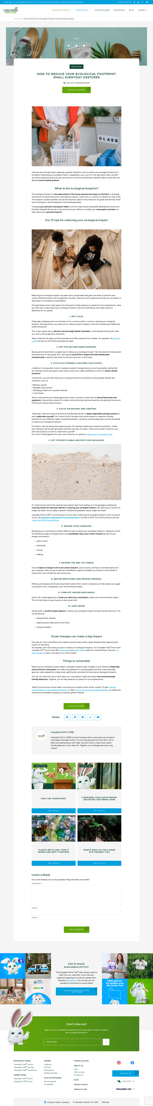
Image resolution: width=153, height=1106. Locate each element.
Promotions (49, 1070)
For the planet (102, 10)
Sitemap (105, 1102)
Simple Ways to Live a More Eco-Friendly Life (99, 851)
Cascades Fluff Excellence (25, 1070)
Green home (76, 66)
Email (35, 917)
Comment (37, 883)
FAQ (76, 1069)
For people (119, 10)
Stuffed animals (50, 1073)
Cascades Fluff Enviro (23, 1064)
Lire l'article (54, 810)
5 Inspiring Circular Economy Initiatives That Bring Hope (99, 799)
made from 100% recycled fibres (45, 520)
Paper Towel (82, 10)
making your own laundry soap (99, 434)
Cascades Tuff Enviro (23, 1078)
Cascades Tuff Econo (23, 1081)
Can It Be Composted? (53, 799)
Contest (47, 1067)
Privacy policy (81, 1085)
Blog (131, 10)
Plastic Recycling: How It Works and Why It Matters (53, 851)
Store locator (124, 2)
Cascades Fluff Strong (24, 1067)
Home (16, 19)
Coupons (48, 1064)
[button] (147, 2)
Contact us (78, 1075)
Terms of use (80, 1089)
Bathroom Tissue (60, 10)
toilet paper (65, 650)
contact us (72, 980)
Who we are (79, 1072)
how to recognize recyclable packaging (91, 690)
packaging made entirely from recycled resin (60, 517)
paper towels (79, 650)
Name (35, 908)
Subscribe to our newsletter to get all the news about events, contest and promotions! (43, 2)
